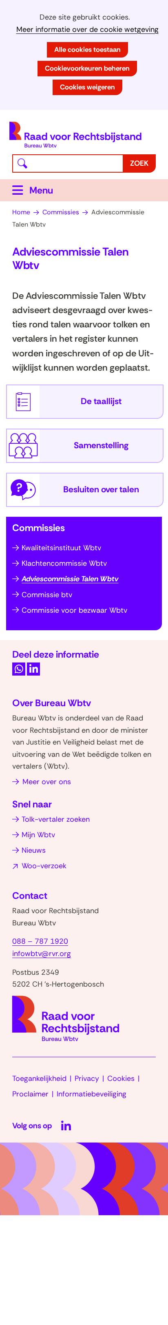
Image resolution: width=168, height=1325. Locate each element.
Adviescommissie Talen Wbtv (70, 579)
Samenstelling (101, 445)
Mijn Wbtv (38, 835)
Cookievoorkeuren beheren (87, 68)
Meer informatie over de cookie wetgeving (87, 29)
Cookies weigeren (87, 86)
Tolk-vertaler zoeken (56, 819)
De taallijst (101, 401)
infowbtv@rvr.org (41, 953)
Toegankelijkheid (39, 1078)
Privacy (87, 1078)
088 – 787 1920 (40, 941)
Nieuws (34, 850)
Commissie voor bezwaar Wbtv (74, 610)
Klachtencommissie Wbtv (64, 563)
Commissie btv (47, 595)
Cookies (121, 1078)
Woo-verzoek (44, 866)
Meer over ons (46, 782)
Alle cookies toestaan (87, 49)
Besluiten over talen (101, 489)
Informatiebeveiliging (91, 1094)
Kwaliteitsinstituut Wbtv (61, 548)
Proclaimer (30, 1094)
